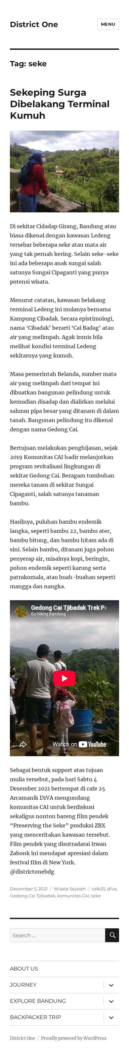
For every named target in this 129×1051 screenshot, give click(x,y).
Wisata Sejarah (70, 888)
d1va (112, 888)
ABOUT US (24, 969)
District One (34, 24)
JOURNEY (23, 985)
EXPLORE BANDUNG (38, 1001)
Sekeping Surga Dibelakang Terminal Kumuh (59, 104)
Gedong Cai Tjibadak (32, 895)
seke (96, 895)
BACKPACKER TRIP (35, 1017)
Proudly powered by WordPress (74, 1038)
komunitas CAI (73, 895)
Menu (108, 24)
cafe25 (98, 888)
